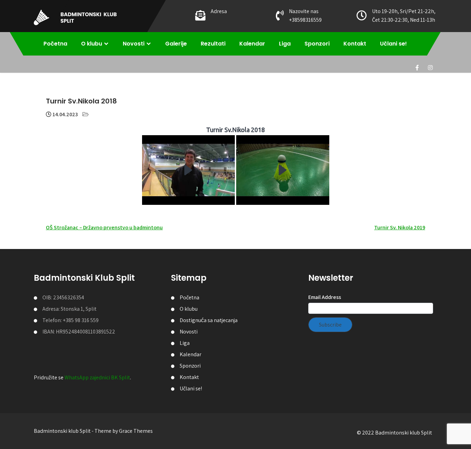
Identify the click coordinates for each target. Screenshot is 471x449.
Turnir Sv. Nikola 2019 (399, 227)
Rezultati (213, 44)
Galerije (176, 44)
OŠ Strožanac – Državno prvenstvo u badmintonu (104, 227)
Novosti (133, 44)
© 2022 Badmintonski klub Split (394, 432)
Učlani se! (393, 44)
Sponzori (317, 44)
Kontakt (354, 44)
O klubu (91, 44)
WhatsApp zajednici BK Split (97, 377)
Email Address (324, 297)
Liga (285, 44)
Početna (55, 44)
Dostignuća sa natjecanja (209, 320)
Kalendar (252, 44)
